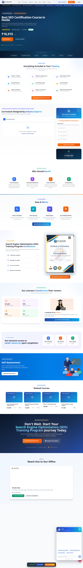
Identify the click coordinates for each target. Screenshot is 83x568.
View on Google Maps (33, 495)
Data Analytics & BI (17, 5)
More (49, 2)
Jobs (40, 2)
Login (79, 2)
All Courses (24, 2)
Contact (44, 2)
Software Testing (59, 5)
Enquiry (72, 2)
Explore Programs (62, 2)
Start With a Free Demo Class (42, 224)
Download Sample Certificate (60, 277)
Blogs (36, 2)
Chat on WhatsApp (19, 495)
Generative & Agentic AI (28, 5)
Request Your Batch (52, 441)
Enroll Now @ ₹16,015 (32, 441)
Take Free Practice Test (9, 373)
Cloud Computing (79, 5)
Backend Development (40, 5)
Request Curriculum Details (28, 133)
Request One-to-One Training (42, 98)
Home (19, 2)
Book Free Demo (20, 39)
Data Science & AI (68, 5)
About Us (31, 2)
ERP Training (50, 5)
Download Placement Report (62, 319)
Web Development (7, 5)
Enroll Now (7, 39)
